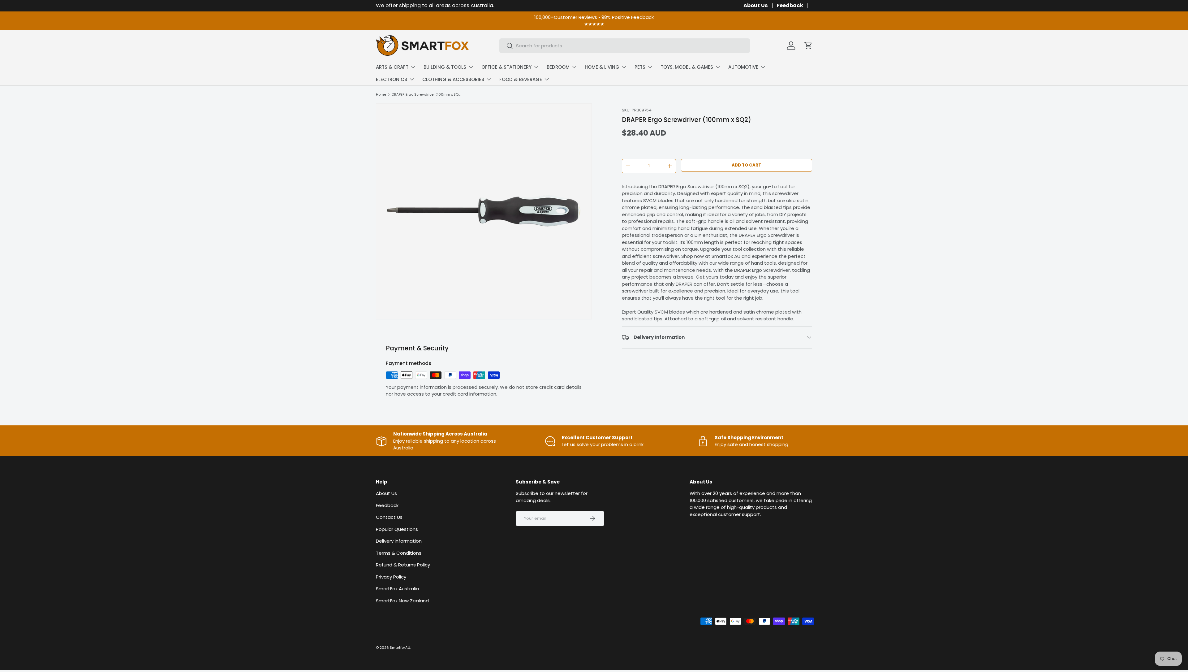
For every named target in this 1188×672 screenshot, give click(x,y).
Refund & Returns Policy (403, 565)
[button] (808, 45)
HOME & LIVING (602, 67)
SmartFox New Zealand (402, 600)
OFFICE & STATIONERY (506, 67)
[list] (484, 211)
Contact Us (389, 517)
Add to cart (746, 165)
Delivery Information (399, 541)
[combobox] (624, 45)
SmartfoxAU (400, 647)
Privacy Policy (391, 577)
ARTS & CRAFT (392, 67)
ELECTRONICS (391, 79)
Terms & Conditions (398, 553)
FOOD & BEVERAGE (520, 79)
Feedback (790, 5)
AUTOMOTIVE (743, 67)
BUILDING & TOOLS (445, 67)
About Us (755, 5)
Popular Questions (397, 529)
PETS (640, 67)
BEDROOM (558, 67)
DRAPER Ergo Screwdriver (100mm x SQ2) (426, 94)
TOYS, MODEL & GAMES (687, 67)
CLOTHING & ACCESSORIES (453, 79)
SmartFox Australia (397, 589)
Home (381, 94)
